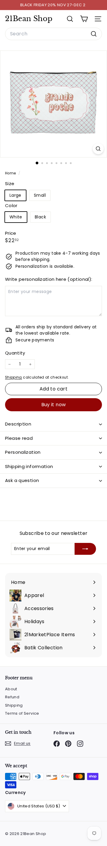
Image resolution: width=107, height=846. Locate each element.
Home (11, 173)
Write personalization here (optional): (48, 279)
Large (15, 195)
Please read (19, 438)
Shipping (13, 377)
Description (18, 424)
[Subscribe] (85, 549)
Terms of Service (22, 713)
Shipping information (29, 466)
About (11, 689)
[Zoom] (98, 148)
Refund (12, 697)
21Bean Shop (28, 19)
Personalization (23, 452)
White (16, 217)
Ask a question (22, 480)
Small (40, 195)
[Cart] (84, 19)
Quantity (15, 353)
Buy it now (53, 404)
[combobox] (53, 34)
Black (40, 217)
